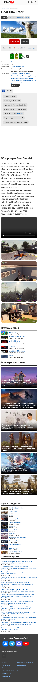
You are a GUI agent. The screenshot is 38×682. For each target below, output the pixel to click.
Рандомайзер (6, 676)
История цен (31, 48)
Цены (27, 17)
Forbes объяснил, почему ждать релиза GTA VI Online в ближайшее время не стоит (19, 578)
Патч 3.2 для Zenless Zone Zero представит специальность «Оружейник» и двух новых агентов (17, 590)
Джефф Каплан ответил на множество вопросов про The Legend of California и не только (18, 448)
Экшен (17, 78)
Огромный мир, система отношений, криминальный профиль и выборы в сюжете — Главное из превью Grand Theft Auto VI (18, 383)
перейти (20, 113)
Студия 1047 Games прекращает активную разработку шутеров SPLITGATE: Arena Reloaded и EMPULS (18, 623)
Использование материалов (25, 662)
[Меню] (2, 2)
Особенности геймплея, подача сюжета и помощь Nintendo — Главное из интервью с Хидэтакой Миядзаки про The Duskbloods (19, 405)
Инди (12, 78)
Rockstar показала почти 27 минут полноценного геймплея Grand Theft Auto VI (16, 628)
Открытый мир (16, 76)
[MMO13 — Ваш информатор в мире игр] (9, 2)
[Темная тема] (32, 2)
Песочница (25, 76)
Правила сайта (21, 665)
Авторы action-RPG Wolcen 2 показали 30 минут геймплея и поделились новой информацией (16, 607)
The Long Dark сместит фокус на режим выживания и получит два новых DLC (18, 572)
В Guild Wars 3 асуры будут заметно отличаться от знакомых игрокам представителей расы (17, 602)
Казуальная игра (16, 80)
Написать (25, 41)
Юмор (28, 73)
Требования (19, 17)
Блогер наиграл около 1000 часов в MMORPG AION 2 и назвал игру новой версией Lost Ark (18, 562)
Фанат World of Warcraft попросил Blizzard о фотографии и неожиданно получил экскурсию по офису (17, 584)
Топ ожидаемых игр (8, 670)
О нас (18, 670)
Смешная (22, 73)
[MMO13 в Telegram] (12, 644)
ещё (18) (15, 85)
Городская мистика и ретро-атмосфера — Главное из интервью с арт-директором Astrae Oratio (18, 427)
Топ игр (4, 668)
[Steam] (27, 56)
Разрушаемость (28, 80)
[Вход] (35, 2)
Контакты (19, 668)
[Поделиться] (24, 56)
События (11, 17)
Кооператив (25, 83)
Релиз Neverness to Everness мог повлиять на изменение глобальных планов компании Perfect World (18, 567)
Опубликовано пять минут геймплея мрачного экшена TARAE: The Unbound (18, 618)
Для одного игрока (26, 78)
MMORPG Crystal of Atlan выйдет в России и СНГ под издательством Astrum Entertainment (19, 470)
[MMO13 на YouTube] (26, 644)
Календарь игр (6, 673)
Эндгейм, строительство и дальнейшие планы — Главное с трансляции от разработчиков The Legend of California (17, 491)
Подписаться (14, 41)
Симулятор (14, 62)
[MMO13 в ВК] (5, 644)
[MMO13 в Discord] (19, 644)
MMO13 (4, 662)
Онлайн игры (6, 665)
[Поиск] (28, 2)
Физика (32, 76)
